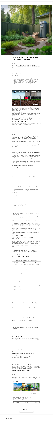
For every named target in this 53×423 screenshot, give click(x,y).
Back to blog (27, 405)
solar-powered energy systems (29, 113)
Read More (17, 402)
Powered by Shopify (10, 421)
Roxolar (7, 421)
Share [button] (14, 63)
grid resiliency (26, 140)
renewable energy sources (23, 176)
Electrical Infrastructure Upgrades (34, 157)
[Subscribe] (32, 412)
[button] (45, 3)
